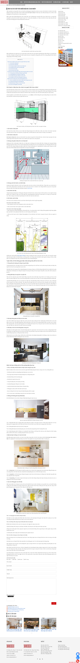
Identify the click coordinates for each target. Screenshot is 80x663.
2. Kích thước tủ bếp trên (13, 64)
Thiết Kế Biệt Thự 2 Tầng (63, 22)
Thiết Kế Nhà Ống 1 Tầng (63, 17)
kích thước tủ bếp (21, 255)
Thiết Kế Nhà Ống (61, 15)
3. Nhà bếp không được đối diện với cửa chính (16, 75)
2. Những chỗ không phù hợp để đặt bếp (16, 81)
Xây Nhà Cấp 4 (61, 36)
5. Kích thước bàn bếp (12, 68)
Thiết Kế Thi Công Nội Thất (47, 2)
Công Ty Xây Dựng (61, 645)
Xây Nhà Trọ (60, 41)
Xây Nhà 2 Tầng (61, 40)
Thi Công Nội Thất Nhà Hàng (63, 649)
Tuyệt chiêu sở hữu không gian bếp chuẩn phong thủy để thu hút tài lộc (20, 71)
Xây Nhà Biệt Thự (61, 37)
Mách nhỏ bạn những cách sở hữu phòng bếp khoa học (17, 78)
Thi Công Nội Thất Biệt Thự (63, 32)
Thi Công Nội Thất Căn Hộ (63, 34)
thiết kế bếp (29, 188)
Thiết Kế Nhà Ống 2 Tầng (63, 18)
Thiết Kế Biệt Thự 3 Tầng (63, 24)
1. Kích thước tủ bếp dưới (13, 63)
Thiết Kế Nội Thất (61, 12)
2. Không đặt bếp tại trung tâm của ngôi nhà (16, 74)
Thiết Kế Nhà (60, 11)
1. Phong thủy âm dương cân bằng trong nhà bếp (17, 73)
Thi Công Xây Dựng (56, 2)
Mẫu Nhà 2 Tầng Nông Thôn (46, 650)
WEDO (7, 5)
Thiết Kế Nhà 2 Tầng (62, 19)
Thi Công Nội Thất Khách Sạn (63, 648)
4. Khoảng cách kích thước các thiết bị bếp (16, 67)
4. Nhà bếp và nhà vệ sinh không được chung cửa (17, 77)
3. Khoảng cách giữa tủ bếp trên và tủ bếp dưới (17, 65)
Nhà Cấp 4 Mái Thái (45, 645)
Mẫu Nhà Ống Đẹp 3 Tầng (46, 652)
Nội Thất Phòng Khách (62, 646)
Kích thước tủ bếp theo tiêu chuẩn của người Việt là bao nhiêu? (18, 61)
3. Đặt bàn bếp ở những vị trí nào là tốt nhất (16, 82)
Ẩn (21, 59)
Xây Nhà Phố (60, 39)
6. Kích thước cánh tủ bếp (13, 70)
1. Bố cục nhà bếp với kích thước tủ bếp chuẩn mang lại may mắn (20, 80)
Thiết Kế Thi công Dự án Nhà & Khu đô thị (32, 2)
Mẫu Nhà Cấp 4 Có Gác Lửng (46, 646)
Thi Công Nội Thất (61, 30)
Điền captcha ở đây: (11, 595)
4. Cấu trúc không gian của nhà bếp (15, 84)
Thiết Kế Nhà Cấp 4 (62, 14)
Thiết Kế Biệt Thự (61, 21)
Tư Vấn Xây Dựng (65, 2)
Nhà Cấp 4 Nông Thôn (45, 648)
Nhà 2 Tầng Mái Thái (45, 649)
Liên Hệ (71, 2)
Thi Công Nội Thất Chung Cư (63, 33)
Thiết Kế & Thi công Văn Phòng (64, 25)
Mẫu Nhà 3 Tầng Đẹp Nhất (46, 653)
